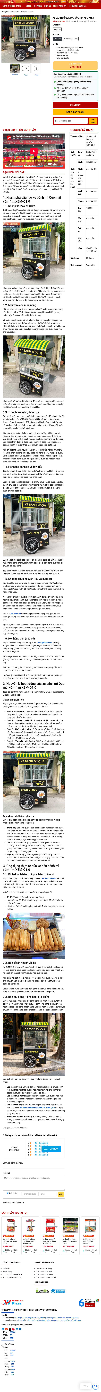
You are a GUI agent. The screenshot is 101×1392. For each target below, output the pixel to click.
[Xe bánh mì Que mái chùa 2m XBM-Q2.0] (70, 1225)
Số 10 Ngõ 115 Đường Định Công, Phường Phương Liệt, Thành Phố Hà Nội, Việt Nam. (46, 1318)
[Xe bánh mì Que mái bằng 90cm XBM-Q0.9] (30, 1225)
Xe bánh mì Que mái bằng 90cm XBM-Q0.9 (29, 1241)
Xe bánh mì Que (27, 12)
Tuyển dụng (7, 1271)
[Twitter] (9, 1329)
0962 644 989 (13, 1363)
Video (28, 6)
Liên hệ (47, 6)
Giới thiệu (38, 6)
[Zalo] (95, 1386)
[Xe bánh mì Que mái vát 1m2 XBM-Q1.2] (10, 1225)
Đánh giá (82, 21)
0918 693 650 (13, 1372)
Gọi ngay (93, 121)
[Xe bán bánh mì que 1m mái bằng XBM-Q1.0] (50, 1225)
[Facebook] (2, 1329)
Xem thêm (90, 1305)
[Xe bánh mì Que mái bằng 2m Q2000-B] (90, 1225)
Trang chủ (5, 12)
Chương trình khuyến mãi (12, 1274)
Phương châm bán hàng (12, 1277)
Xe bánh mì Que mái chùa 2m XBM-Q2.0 (70, 1241)
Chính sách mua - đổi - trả (46, 1277)
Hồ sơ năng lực (60, 6)
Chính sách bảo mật (44, 1271)
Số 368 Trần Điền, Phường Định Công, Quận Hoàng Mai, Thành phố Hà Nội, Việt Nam (49, 1320)
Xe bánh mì (15, 12)
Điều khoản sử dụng (44, 1268)
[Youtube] (6, 1329)
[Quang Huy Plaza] (12, 1302)
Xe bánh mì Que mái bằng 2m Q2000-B (89, 1241)
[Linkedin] (16, 1329)
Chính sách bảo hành (45, 1274)
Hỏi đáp (93, 21)
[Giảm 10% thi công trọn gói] (50, 1)
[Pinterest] (13, 1329)
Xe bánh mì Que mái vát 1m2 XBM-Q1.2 (10, 1241)
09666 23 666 (12, 1353)
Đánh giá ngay (51, 1149)
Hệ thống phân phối (77, 6)
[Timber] (20, 1329)
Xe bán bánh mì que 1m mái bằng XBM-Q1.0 (49, 1241)
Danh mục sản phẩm (12, 6)
